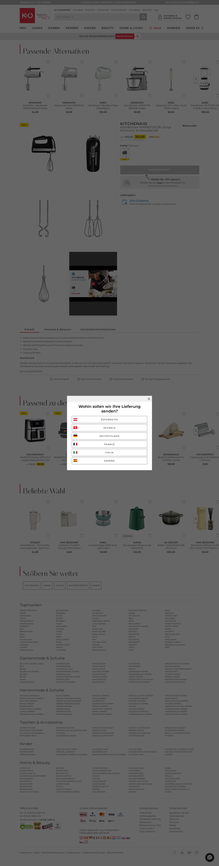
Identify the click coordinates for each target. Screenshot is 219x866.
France (109, 444)
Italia (109, 452)
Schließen (149, 399)
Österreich (109, 419)
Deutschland (110, 436)
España (109, 460)
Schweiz (109, 428)
